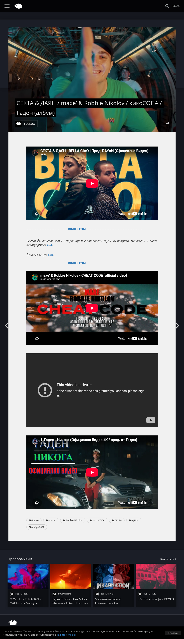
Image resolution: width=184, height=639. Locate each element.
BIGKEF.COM (77, 229)
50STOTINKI (21, 593)
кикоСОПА (98, 520)
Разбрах (173, 633)
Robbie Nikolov (73, 520)
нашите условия (66, 634)
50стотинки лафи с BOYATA (156, 599)
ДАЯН (135, 520)
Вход (176, 6)
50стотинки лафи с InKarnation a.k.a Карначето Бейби (108, 603)
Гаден (35, 520)
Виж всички (167, 559)
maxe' (52, 520)
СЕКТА (118, 520)
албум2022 (38, 527)
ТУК (49, 245)
